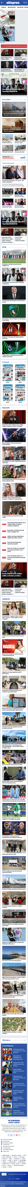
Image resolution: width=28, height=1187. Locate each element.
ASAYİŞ (15, 1157)
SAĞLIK (23, 1158)
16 (21, 578)
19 (24, 578)
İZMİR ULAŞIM (5, 1163)
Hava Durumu (6, 1141)
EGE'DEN (4, 1158)
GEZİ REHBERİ (22, 1160)
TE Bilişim (18, 1178)
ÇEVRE (9, 1160)
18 (23, 578)
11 (14, 578)
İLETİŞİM (4, 1167)
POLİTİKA (24, 1163)
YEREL (10, 1158)
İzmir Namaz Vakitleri (8, 1143)
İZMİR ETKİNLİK (21, 1162)
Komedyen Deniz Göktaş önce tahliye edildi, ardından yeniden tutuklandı (17, 524)
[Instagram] (14, 1135)
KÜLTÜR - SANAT (15, 1163)
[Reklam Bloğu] (14, 75)
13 (17, 578)
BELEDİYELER (11, 7)
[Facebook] (8, 1135)
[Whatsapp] (19, 1135)
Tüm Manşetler (6, 1148)
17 (22, 578)
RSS (5, 1174)
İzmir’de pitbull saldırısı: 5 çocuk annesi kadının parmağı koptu (16, 557)
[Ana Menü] (1, 2)
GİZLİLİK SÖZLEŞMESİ (19, 1165)
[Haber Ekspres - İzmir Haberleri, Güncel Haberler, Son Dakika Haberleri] (12, 3)
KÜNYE (10, 1167)
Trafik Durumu (6, 1144)
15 (19, 578)
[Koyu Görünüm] (24, 2)
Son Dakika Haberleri (8, 1149)
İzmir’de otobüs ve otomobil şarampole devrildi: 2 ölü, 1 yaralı (15, 550)
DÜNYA (4, 1160)
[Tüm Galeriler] (25, 99)
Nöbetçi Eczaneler (7, 1139)
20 (26, 578)
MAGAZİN (21, 1157)
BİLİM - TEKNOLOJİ (6, 1157)
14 (18, 578)
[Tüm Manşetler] (25, 163)
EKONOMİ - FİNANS (16, 1155)
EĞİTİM (15, 1160)
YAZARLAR (16, 1158)
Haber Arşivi (6, 1151)
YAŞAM (9, 1165)
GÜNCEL (3, 7)
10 (13, 578)
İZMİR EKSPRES (5, 1155)
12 (15, 578)
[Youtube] (16, 1135)
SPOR (24, 1155)
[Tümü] (25, 362)
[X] (11, 1135)
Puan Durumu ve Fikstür (8, 1146)
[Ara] (26, 2)
